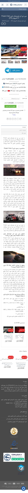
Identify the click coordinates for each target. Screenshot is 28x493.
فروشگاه (20, 486)
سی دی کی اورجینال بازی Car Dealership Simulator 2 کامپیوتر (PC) (8, 337)
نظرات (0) (24, 133)
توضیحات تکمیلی (22, 130)
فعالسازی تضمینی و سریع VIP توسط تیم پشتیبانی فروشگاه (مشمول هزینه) (13, 111)
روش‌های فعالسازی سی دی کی (13, 486)
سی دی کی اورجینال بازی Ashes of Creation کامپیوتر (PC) (19, 337)
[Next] (2, 51)
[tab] (14, 127)
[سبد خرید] (2, 5)
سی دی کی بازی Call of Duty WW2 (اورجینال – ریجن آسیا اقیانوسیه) (20, 365)
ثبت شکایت (20, 487)
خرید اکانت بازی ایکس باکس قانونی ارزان (17, 416)
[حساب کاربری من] (7, 5)
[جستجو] (2, 9)
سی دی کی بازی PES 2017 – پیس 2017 (7, 364)
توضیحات (24, 127)
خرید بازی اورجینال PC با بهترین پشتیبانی (17, 422)
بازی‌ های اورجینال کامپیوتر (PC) (18, 21)
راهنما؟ (14, 115)
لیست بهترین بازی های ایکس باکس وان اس (16, 419)
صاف (26, 96)
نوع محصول (24, 98)
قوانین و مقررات (4, 486)
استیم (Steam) (5, 21)
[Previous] (24, 51)
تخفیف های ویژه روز (13, 487)
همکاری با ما (8, 487)
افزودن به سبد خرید (10, 106)
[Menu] (25, 5)
